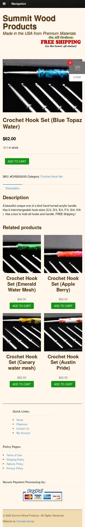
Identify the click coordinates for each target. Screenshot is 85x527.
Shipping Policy (15, 459)
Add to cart (17, 161)
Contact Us (22, 428)
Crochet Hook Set (52, 176)
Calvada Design (25, 521)
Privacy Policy (15, 468)
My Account (23, 433)
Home (19, 420)
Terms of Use (14, 455)
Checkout (21, 424)
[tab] (12, 188)
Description (13, 188)
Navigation (18, 4)
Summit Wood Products (29, 22)
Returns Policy (15, 464)
